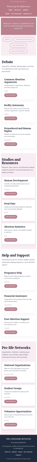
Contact (18, 455)
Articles (17, 10)
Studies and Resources (24, 39)
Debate (7, 39)
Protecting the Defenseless (18, 6)
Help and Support (18, 45)
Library (25, 10)
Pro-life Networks (18, 51)
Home (10, 10)
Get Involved (16, 13)
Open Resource (11, 95)
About (7, 13)
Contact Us (27, 13)
